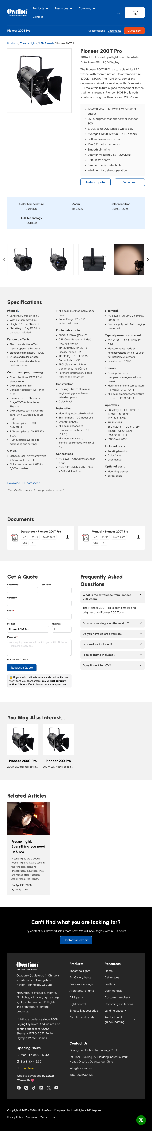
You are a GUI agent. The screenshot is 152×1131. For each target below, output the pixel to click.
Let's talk (135, 12)
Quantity (56, 624)
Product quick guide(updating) (115, 1020)
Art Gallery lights (80, 977)
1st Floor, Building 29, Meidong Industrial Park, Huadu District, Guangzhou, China (98, 1059)
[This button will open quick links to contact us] (141, 1120)
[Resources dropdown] (71, 8)
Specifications (96, 30)
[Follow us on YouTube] (56, 1087)
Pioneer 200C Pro (23, 761)
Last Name (46, 584)
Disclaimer (32, 1117)
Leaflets (110, 984)
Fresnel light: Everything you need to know (28, 846)
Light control (77, 1004)
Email (10, 610)
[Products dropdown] (47, 8)
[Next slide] (147, 259)
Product (11, 624)
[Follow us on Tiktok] (33, 1087)
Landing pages (114, 1010)
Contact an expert (76, 940)
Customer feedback (117, 997)
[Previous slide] (4, 259)
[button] (112, 597)
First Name (13, 584)
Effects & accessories (83, 1010)
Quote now (134, 30)
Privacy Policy (15, 1117)
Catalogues (112, 977)
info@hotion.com (80, 1068)
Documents (114, 30)
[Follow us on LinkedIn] (41, 1087)
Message (12, 637)
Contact (38, 16)
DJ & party (76, 997)
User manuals (113, 990)
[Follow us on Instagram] (26, 1087)
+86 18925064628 (81, 1075)
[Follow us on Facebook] (18, 1087)
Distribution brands (81, 1017)
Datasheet (130, 182)
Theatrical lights (79, 971)
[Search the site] (118, 12)
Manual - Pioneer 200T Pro (110, 531)
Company (12, 598)
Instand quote (95, 182)
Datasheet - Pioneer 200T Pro (41, 531)
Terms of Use (48, 1117)
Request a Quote (22, 667)
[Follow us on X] (48, 1087)
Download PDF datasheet (23, 483)
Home (109, 971)
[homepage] (27, 966)
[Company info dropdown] (93, 8)
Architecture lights (81, 990)
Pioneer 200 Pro (58, 761)
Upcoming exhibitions (119, 1004)
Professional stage (81, 984)
